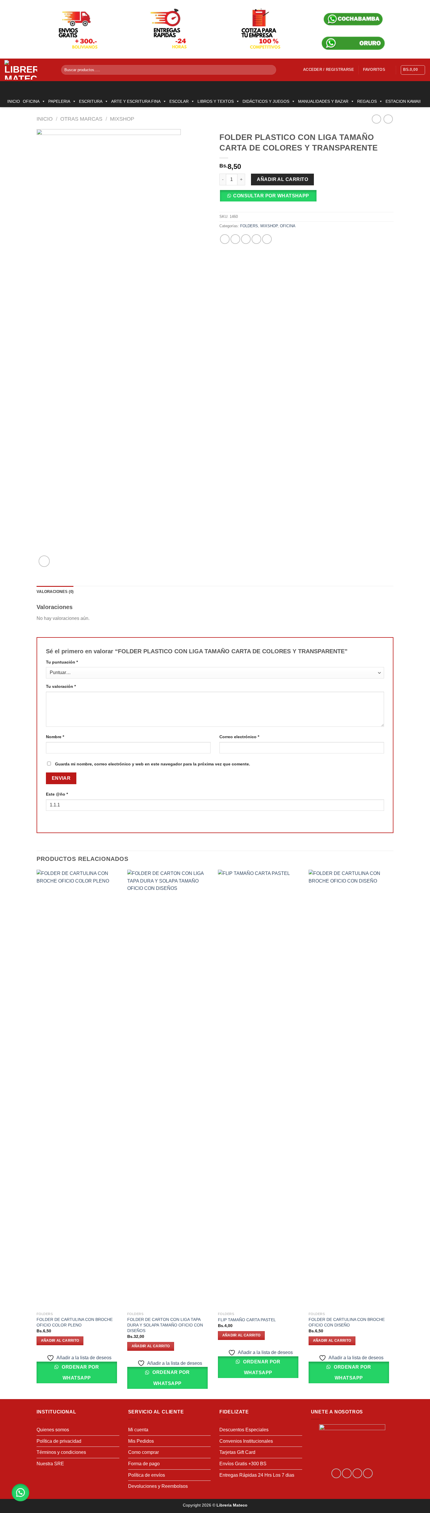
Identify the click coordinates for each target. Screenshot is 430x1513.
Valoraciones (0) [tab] (55, 591)
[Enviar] (270, 70)
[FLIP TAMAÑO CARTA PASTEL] (260, 1089)
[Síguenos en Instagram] (347, 1473)
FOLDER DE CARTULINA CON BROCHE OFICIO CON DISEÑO (347, 1322)
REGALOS (367, 101)
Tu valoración (61, 686)
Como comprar (143, 1452)
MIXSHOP (122, 119)
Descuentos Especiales (244, 1429)
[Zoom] (44, 561)
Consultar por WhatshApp (271, 195)
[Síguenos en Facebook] (336, 1473)
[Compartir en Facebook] (225, 239)
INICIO (13, 101)
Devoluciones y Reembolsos (158, 1486)
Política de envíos (146, 1475)
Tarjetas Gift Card (237, 1452)
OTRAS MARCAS (81, 119)
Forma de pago (144, 1463)
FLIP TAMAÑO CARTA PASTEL (247, 1319)
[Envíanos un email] (368, 1473)
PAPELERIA (59, 101)
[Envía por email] (246, 239)
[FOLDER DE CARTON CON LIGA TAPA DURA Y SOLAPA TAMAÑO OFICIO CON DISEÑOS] (169, 1089)
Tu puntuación (62, 662)
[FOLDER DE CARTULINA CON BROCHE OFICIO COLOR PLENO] (79, 1089)
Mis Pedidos (141, 1441)
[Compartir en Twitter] (235, 239)
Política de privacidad (59, 1441)
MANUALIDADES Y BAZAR (323, 101)
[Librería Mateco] (28, 70)
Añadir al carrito (282, 179)
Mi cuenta (138, 1429)
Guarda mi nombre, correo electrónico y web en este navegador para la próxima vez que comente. (152, 764)
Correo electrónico (239, 736)
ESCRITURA (90, 101)
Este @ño (57, 794)
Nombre (55, 736)
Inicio (45, 119)
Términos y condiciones (61, 1452)
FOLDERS (249, 226)
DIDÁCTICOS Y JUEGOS (265, 101)
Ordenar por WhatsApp (80, 1372)
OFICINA (31, 101)
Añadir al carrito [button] (60, 1340)
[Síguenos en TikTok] (357, 1473)
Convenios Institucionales (246, 1441)
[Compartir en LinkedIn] (267, 239)
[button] (270, 197)
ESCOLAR (179, 101)
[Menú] (7, 88)
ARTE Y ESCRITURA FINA (136, 101)
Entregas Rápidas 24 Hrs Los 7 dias (256, 1475)
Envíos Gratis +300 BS (242, 1463)
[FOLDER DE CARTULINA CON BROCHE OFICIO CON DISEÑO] (351, 1089)
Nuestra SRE (50, 1463)
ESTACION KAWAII (403, 101)
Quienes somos (53, 1429)
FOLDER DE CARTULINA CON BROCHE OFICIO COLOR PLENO (75, 1322)
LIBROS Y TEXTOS (215, 101)
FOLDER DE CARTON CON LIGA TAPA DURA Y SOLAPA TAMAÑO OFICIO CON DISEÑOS (165, 1325)
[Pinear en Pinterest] (256, 239)
